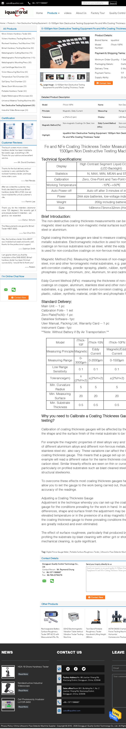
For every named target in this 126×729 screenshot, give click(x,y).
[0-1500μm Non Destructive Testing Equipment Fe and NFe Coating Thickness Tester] (65, 52)
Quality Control (117, 12)
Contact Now (105, 83)
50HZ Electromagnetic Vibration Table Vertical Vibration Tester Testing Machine (73, 633)
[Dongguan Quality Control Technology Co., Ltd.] (17, 12)
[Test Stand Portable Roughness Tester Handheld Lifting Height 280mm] (96, 617)
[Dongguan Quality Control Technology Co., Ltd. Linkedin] (68, 668)
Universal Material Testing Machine (16, 100)
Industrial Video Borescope (13, 110)
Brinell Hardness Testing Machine (16, 48)
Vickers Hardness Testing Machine (16, 38)
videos (67, 12)
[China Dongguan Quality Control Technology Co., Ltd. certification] (9, 130)
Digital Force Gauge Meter (57, 552)
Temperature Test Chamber (13, 77)
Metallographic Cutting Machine (15, 53)
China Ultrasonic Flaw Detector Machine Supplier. (35, 726)
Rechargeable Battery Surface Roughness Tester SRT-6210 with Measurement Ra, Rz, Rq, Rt (50, 634)
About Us (81, 12)
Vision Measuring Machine (13, 72)
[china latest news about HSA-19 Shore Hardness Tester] (8, 672)
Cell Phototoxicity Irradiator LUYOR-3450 (31, 700)
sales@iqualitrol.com (14, 3)
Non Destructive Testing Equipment (32, 23)
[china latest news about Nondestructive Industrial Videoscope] (8, 688)
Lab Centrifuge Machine (12, 67)
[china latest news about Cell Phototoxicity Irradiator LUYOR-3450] (8, 704)
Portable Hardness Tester (12, 91)
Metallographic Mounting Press (15, 62)
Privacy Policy (7, 726)
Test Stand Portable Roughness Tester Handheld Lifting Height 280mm (96, 633)
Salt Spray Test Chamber (12, 81)
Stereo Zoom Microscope (12, 86)
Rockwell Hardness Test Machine (16, 43)
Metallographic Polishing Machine (16, 57)
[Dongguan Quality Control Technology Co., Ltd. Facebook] (76, 668)
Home (39, 12)
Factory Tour (98, 12)
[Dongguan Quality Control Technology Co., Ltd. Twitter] (84, 668)
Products (52, 12)
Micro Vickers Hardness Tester (14, 34)
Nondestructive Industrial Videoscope (30, 684)
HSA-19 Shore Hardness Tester (33, 666)
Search (113, 3)
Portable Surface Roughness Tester (84, 552)
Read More (23, 674)
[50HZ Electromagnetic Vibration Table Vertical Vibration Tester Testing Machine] (73, 617)
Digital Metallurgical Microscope (15, 96)
